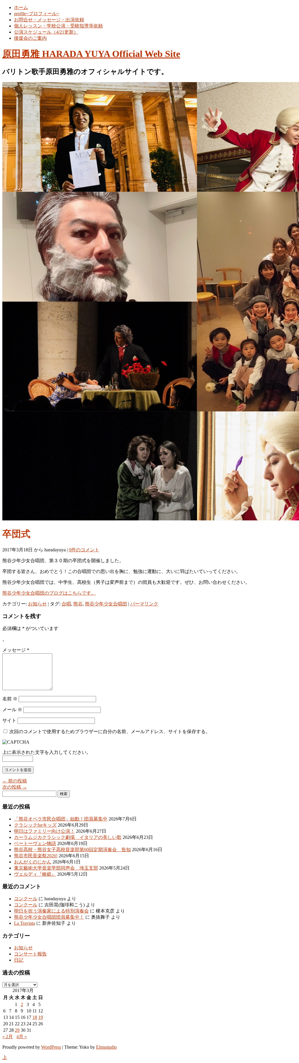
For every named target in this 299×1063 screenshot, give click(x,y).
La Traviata (24, 923)
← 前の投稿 (14, 780)
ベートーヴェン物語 (35, 843)
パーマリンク (144, 603)
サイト (9, 720)
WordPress (51, 1047)
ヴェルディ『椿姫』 (35, 874)
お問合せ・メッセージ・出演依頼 (49, 19)
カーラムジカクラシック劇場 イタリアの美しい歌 (67, 837)
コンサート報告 (30, 953)
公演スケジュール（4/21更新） (46, 32)
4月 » (21, 1036)
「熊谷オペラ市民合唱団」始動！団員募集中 (60, 818)
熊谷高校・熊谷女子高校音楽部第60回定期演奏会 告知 (72, 849)
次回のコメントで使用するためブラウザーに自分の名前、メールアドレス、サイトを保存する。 (109, 731)
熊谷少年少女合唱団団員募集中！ (49, 917)
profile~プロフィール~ (36, 13)
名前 (10, 698)
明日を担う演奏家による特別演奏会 (51, 910)
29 (17, 1030)
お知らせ (37, 603)
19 (40, 1017)
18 (34, 1017)
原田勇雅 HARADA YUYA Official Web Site (91, 54)
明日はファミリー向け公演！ (44, 831)
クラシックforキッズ (35, 825)
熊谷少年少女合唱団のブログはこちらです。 (49, 593)
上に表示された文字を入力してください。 (46, 752)
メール (12, 709)
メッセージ (15, 650)
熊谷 (78, 603)
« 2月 (7, 1036)
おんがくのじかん (32, 861)
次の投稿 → (14, 787)
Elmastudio (106, 1047)
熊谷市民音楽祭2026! (36, 855)
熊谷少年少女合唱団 (106, 603)
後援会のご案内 (30, 38)
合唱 (66, 603)
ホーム (21, 7)
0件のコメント (84, 549)
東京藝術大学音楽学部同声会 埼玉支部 (56, 867)
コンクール (25, 898)
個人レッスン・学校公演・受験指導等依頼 (58, 25)
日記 (18, 960)
